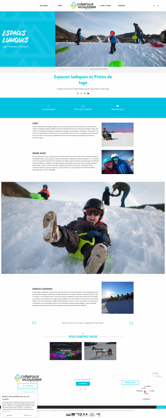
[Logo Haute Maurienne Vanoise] (28, 378)
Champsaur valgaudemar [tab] (158, 376)
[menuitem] (44, 5)
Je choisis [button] (9, 415)
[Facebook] (80, 389)
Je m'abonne (83, 383)
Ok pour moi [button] (27, 415)
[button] (158, 5)
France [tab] (157, 373)
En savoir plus (6, 411)
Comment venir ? (130, 382)
